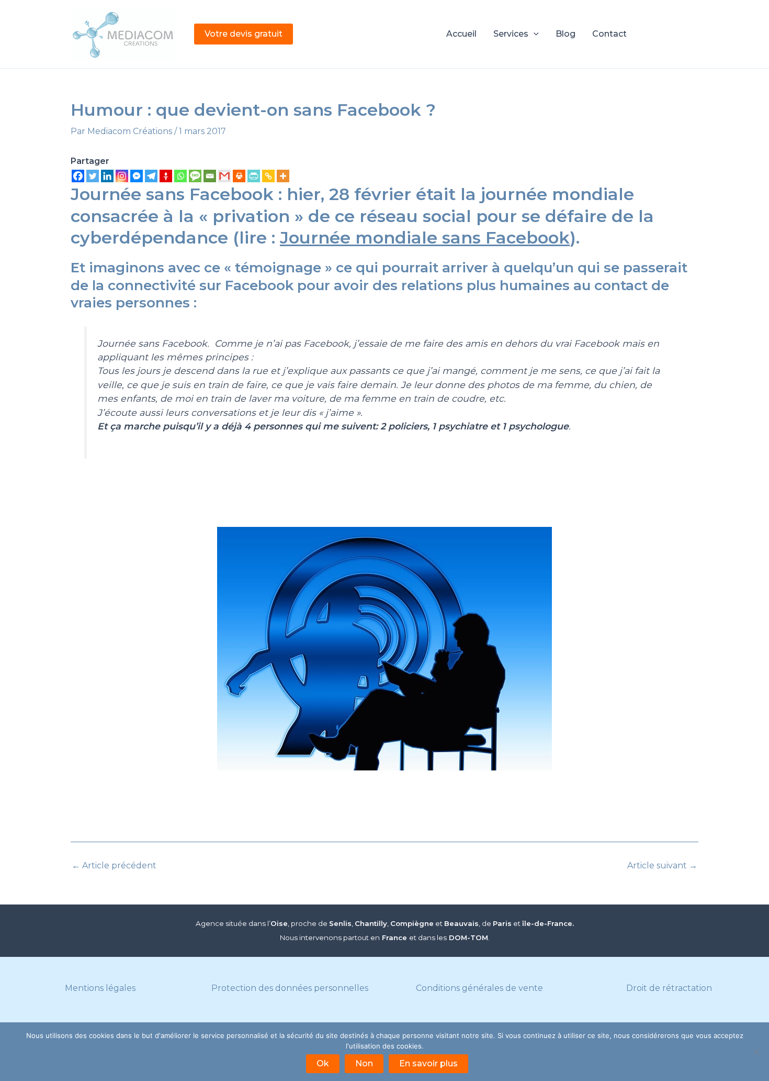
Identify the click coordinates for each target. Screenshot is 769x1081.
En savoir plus (428, 1063)
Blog (565, 34)
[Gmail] (224, 176)
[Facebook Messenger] (136, 176)
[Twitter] (92, 176)
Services (510, 34)
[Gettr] (166, 176)
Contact (609, 34)
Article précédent (114, 866)
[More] (283, 176)
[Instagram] (122, 176)
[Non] (756, 1051)
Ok (322, 1063)
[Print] (239, 176)
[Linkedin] (107, 176)
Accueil (461, 34)
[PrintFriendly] (253, 176)
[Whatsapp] (180, 176)
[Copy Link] (268, 176)
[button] (243, 34)
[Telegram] (151, 176)
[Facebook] (78, 176)
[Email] (209, 176)
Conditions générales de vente (479, 988)
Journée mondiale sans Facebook (425, 237)
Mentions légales (100, 988)
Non (364, 1063)
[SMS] (195, 176)
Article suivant (662, 866)
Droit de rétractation (669, 988)
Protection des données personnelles (289, 988)
